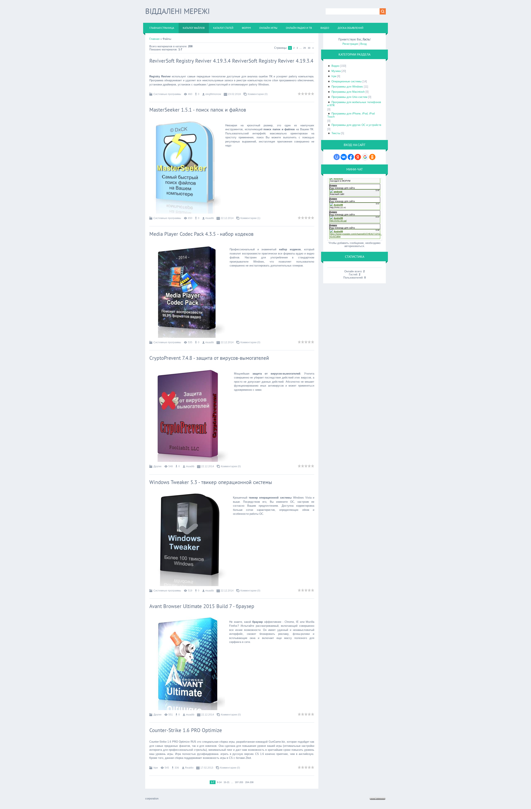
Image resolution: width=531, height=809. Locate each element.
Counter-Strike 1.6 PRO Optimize (185, 730)
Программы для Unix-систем (349, 97)
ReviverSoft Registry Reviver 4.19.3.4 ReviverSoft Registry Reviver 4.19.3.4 (231, 60)
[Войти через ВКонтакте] (344, 157)
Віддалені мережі (177, 11)
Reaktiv (189, 767)
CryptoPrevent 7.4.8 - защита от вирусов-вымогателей (209, 358)
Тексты (335, 133)
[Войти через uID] (337, 157)
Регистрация (350, 43)
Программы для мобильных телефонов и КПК (354, 104)
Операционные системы (346, 81)
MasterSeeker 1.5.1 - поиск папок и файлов (197, 109)
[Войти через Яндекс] (358, 157)
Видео (335, 65)
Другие (157, 466)
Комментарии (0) (258, 94)
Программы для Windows (347, 86)
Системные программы (167, 94)
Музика (336, 71)
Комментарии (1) (250, 218)
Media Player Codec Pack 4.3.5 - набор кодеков (201, 234)
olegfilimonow (213, 94)
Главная (154, 38)
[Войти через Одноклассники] (372, 157)
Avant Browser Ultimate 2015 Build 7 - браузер (201, 606)
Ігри (155, 767)
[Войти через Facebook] (351, 157)
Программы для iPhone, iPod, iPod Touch (351, 115)
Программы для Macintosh (348, 91)
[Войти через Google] (365, 157)
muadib (209, 218)
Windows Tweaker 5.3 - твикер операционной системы (210, 482)
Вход (363, 43)
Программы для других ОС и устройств (356, 125)
